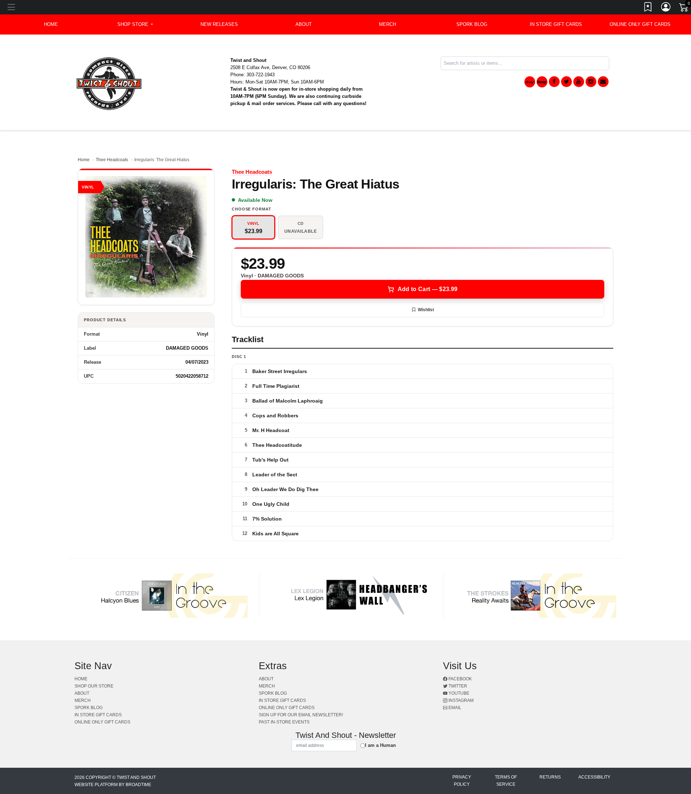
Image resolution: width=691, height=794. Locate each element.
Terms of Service (506, 781)
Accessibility (594, 777)
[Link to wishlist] (648, 8)
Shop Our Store (93, 686)
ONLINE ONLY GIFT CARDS (640, 24)
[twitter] (566, 82)
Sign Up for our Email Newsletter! (301, 714)
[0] (684, 8)
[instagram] (591, 82)
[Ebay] (530, 82)
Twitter (457, 686)
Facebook (459, 678)
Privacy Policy (461, 781)
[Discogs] (542, 82)
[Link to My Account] (666, 8)
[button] (135, 24)
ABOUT (303, 24)
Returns (550, 777)
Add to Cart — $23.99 (427, 289)
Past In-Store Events (284, 722)
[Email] (603, 82)
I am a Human (380, 745)
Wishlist (426, 309)
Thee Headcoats (112, 159)
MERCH (387, 24)
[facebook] (554, 82)
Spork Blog (471, 24)
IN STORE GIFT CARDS (556, 24)
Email (454, 707)
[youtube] (579, 82)
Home (84, 159)
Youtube (458, 693)
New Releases (219, 24)
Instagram (460, 700)
